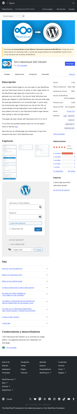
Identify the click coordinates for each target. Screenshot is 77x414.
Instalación (33, 74)
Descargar (70, 64)
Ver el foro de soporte (61, 190)
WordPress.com (9, 379)
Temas (23, 366)
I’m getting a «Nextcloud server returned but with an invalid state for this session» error (18, 302)
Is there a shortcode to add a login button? (18, 288)
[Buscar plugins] (23, 16)
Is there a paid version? (10, 317)
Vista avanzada (59, 134)
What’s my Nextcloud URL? (12, 275)
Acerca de (6, 362)
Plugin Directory (7, 9)
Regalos (62, 373)
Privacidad (6, 373)
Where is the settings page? (12, 281)
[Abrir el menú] (74, 3)
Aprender (43, 362)
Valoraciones (19, 74)
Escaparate (25, 362)
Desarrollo (45, 74)
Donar (61, 369)
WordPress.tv (45, 373)
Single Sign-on (69, 124)
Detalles (7, 74)
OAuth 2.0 (71, 120)
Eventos (61, 366)
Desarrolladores (45, 369)
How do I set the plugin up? (12, 269)
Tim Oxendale (22, 65)
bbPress (6, 386)
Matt (5, 383)
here (16, 127)
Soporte (72, 74)
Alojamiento (6, 369)
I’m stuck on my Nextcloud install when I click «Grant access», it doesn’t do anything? (18, 310)
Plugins (23, 369)
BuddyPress (7, 390)
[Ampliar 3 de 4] (47, 147)
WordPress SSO (69, 128)
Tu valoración (58, 171)
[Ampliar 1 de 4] (14, 147)
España (9, 399)
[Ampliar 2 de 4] (30, 147)
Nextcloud (71, 116)
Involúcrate (62, 362)
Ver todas (71, 171)
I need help (6, 323)
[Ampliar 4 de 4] (47, 184)
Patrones (24, 373)
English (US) (71, 111)
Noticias (5, 366)
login (65, 116)
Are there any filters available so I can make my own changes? (14, 294)
